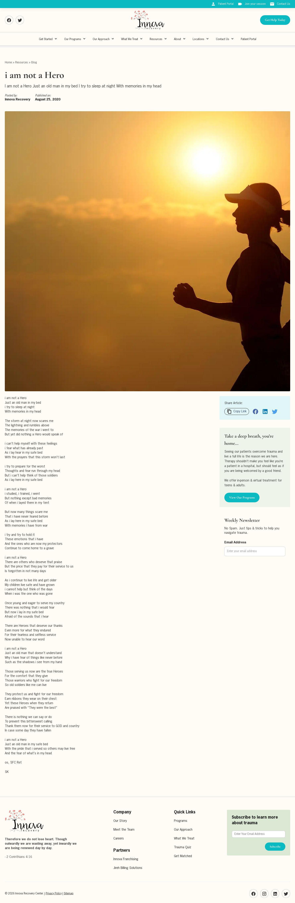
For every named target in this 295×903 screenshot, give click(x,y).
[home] (147, 20)
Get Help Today (275, 20)
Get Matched (183, 856)
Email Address (235, 542)
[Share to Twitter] (275, 411)
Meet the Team (123, 829)
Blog (34, 62)
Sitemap (68, 893)
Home (8, 62)
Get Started (46, 39)
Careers (118, 838)
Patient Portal (248, 39)
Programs (180, 821)
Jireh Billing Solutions (127, 868)
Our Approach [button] (101, 39)
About (177, 39)
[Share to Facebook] (255, 411)
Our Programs (72, 39)
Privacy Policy (54, 893)
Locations (198, 39)
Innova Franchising (125, 859)
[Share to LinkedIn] (265, 411)
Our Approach (183, 829)
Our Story (120, 821)
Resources (156, 39)
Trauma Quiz (182, 847)
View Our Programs (242, 497)
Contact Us (222, 39)
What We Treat (129, 39)
